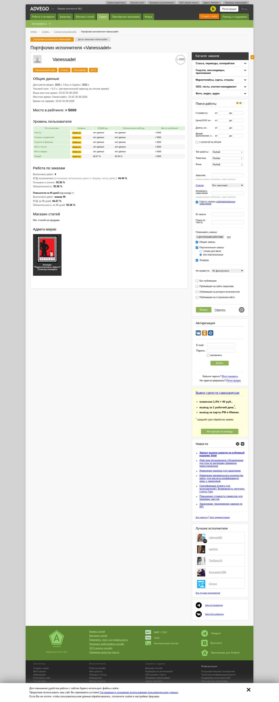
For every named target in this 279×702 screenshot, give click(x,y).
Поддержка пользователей (215, 678)
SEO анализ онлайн (100, 648)
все (229, 237)
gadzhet (213, 549)
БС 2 (93, 70)
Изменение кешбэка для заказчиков (220, 470)
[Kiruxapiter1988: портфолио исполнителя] (202, 572)
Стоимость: (202, 113)
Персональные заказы (211, 248)
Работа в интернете (43, 16)
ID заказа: (201, 214)
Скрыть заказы (217, 203)
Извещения (39, 674)
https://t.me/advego (214, 605)
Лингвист (154, 681)
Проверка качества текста (104, 652)
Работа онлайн (97, 668)
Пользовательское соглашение (218, 671)
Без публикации (208, 281)
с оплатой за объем (210, 142)
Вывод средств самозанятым (217, 393)
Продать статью (98, 674)
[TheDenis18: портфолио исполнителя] (202, 560)
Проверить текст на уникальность (108, 639)
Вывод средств (97, 681)
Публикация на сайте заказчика (216, 286)
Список (199, 185)
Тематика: (201, 158)
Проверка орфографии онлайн (106, 644)
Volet (156, 637)
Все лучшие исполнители (208, 593)
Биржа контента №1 (70, 8)
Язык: (199, 164)
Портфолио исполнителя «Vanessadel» (52, 39)
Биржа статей (97, 631)
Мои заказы (39, 671)
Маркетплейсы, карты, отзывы (215, 79)
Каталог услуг (137, 3)
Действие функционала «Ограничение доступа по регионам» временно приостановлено (221, 463)
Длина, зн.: (201, 128)
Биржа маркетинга (116, 3)
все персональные (213, 255)
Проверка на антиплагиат (162, 3)
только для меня (212, 251)
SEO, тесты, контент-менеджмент (216, 86)
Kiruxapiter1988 (217, 572)
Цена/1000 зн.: (203, 120)
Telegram (216, 633)
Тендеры (204, 260)
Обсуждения (80, 70)
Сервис (103, 16)
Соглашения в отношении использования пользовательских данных (139, 692)
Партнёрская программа (126, 16)
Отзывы (64, 70)
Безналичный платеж (166, 643)
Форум (148, 16)
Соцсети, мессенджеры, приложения (210, 71)
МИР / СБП (160, 632)
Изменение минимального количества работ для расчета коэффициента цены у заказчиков (221, 478)
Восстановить (230, 376)
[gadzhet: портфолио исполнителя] (202, 549)
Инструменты (39, 24)
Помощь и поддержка (234, 16)
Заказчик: (201, 175)
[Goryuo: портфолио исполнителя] (202, 584)
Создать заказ (209, 16)
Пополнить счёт (41, 678)
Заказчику (65, 16)
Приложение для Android (225, 652)
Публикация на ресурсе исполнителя (219, 292)
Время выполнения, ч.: (204, 135)
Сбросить (220, 309)
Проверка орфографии (236, 3)
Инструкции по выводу (220, 431)
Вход (244, 9)
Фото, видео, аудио (208, 93)
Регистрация (229, 9)
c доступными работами (210, 237)
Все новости (202, 517)
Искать (204, 309)
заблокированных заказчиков (217, 202)
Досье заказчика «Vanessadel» (92, 39)
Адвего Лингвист (211, 3)
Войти (219, 363)
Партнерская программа (214, 681)
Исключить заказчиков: (202, 192)
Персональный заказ (45, 70)
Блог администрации (220, 517)
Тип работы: (202, 152)
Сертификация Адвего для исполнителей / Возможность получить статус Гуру (222, 488)
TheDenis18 (215, 560)
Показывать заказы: (206, 232)
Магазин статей (85, 16)
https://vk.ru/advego (214, 614)
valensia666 (215, 537)
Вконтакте (216, 643)
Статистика (39, 681)
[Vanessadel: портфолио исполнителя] (37, 58)
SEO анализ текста (189, 3)
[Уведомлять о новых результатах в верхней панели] (241, 310)
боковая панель (252, 57)
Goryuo (213, 583)
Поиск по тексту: (200, 221)
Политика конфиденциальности (218, 674)
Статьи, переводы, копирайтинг (215, 63)
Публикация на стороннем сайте (217, 297)
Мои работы (95, 671)
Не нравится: (203, 271)
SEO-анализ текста (155, 674)
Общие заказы (207, 242)
